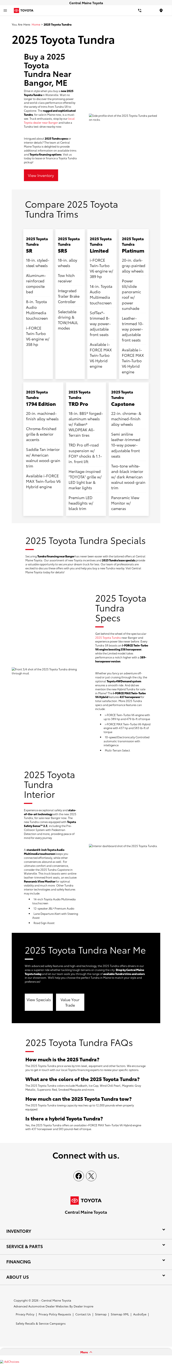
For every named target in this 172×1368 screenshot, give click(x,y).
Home (36, 24)
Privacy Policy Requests (55, 1314)
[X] (91, 1176)
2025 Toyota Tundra (108, 637)
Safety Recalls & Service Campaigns (41, 1323)
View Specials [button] (39, 999)
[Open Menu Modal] (5, 10)
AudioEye (139, 1314)
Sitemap (101, 1314)
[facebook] (78, 1176)
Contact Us (83, 1314)
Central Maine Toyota (56, 1300)
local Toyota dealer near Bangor (49, 120)
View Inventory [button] (41, 175)
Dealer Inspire (83, 1306)
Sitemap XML (120, 1314)
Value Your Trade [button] (70, 1002)
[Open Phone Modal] (140, 10)
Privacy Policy (25, 1314)
